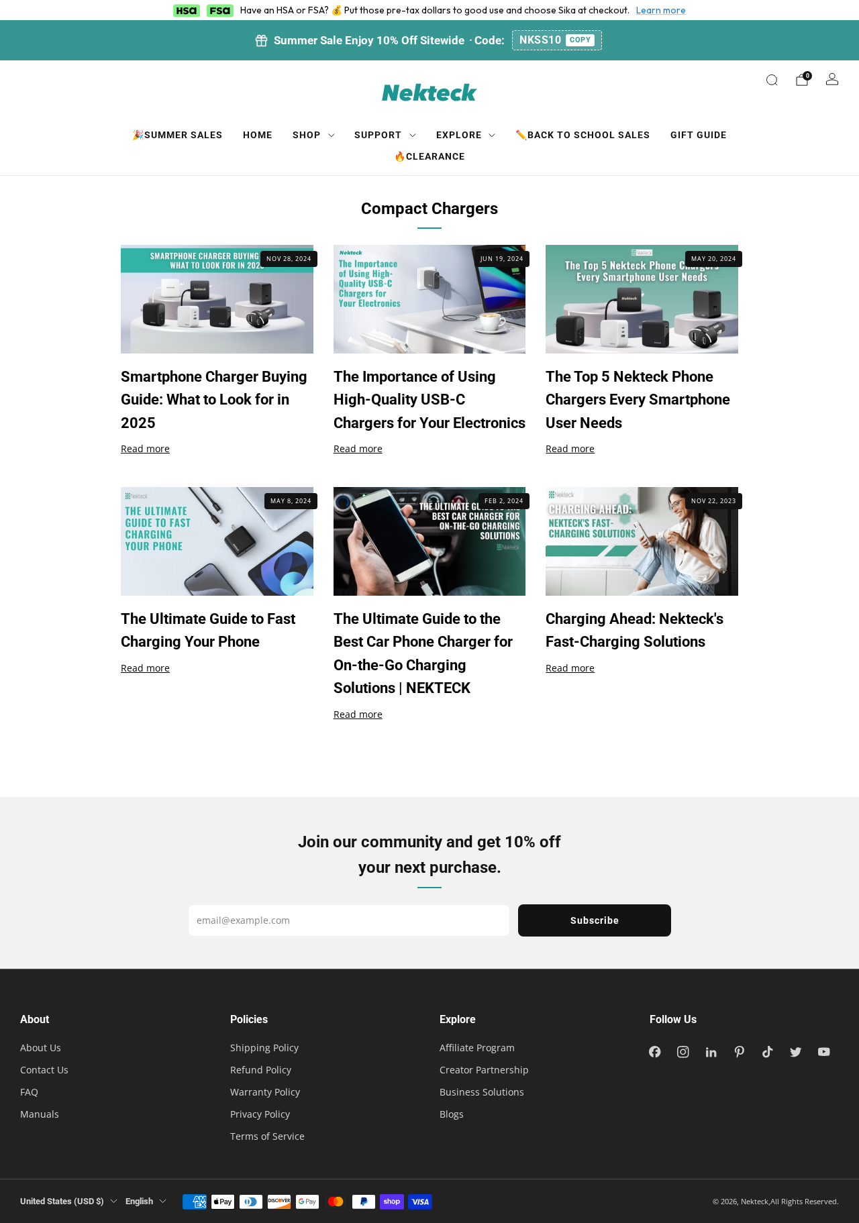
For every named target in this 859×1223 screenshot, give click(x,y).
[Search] (771, 80)
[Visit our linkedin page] (711, 1052)
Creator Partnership (484, 1069)
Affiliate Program (477, 1047)
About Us (40, 1047)
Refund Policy (260, 1069)
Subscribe (594, 920)
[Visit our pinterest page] (739, 1052)
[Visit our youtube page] (824, 1052)
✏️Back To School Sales (582, 134)
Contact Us (44, 1069)
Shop (307, 134)
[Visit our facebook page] (655, 1052)
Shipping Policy (264, 1047)
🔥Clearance (429, 156)
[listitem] (429, 40)
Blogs (452, 1114)
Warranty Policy (265, 1091)
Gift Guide (698, 134)
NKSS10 (555, 40)
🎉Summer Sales (177, 134)
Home (257, 134)
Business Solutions (482, 1091)
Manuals (39, 1114)
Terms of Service (267, 1136)
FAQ (29, 1091)
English (139, 1201)
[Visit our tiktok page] (768, 1052)
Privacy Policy (260, 1114)
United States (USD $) (62, 1201)
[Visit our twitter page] (796, 1052)
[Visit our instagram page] (683, 1052)
